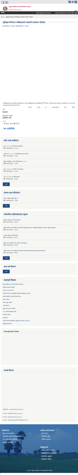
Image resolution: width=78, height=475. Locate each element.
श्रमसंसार (5, 317)
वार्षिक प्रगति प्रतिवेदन (48, 450)
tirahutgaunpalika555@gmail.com (18, 420)
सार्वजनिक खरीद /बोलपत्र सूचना (12, 436)
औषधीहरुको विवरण (7, 323)
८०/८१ (4, 121)
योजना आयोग (6, 299)
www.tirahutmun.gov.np (16, 409)
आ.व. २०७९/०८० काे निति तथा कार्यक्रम (13, 169)
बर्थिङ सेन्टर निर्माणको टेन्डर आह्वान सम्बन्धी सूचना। (16, 243)
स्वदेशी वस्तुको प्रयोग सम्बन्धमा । (41, 13)
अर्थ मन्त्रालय (6, 305)
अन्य (6, 184)
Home (3, 17)
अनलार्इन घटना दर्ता (8, 290)
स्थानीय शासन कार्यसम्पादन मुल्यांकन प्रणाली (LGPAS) (16, 320)
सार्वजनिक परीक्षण (46, 459)
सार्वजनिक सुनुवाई (46, 456)
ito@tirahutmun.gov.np (14, 417)
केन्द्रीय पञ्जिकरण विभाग (9, 287)
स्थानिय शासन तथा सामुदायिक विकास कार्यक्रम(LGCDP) (17, 293)
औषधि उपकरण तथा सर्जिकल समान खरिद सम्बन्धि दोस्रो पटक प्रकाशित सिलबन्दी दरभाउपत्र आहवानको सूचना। (30, 227)
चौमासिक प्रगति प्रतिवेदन (49, 453)
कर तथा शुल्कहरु (8, 442)
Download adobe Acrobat (58, 103)
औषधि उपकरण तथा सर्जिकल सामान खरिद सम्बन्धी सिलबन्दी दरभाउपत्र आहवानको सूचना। (25, 250)
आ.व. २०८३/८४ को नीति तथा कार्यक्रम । (14, 146)
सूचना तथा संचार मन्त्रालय (9, 308)
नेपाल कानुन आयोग (7, 302)
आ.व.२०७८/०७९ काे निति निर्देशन (12, 177)
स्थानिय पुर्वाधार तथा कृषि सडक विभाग (12, 296)
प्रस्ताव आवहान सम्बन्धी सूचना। (11, 235)
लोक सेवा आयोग (7, 314)
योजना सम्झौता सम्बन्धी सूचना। (11, 198)
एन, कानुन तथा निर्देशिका (10, 439)
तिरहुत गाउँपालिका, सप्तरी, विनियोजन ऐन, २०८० (15, 161)
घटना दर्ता (44, 433)
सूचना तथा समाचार (7, 115)
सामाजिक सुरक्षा (45, 436)
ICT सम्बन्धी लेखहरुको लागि (9, 311)
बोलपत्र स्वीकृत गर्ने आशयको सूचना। (12, 220)
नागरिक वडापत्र (46, 439)
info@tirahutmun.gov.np (15, 413)
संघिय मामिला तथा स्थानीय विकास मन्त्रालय (13, 284)
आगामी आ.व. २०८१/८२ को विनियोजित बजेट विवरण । (16, 154)
